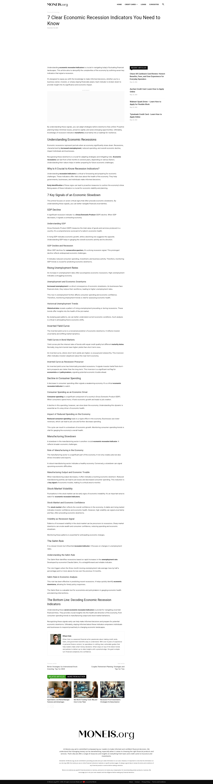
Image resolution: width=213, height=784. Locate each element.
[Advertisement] (106, 47)
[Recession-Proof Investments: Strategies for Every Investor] (112, 689)
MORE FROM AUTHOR (76, 677)
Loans (143, 4)
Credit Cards (130, 4)
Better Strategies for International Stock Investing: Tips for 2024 (62, 668)
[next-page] (52, 706)
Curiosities (154, 4)
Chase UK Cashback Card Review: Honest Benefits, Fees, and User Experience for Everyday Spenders (147, 76)
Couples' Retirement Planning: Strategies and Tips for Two (107, 668)
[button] (163, 5)
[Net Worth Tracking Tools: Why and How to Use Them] (86, 689)
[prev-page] (48, 706)
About (131, 782)
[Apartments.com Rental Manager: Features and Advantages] (59, 689)
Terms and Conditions (159, 782)
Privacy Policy (146, 782)
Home (119, 4)
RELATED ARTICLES (57, 677)
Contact (137, 782)
